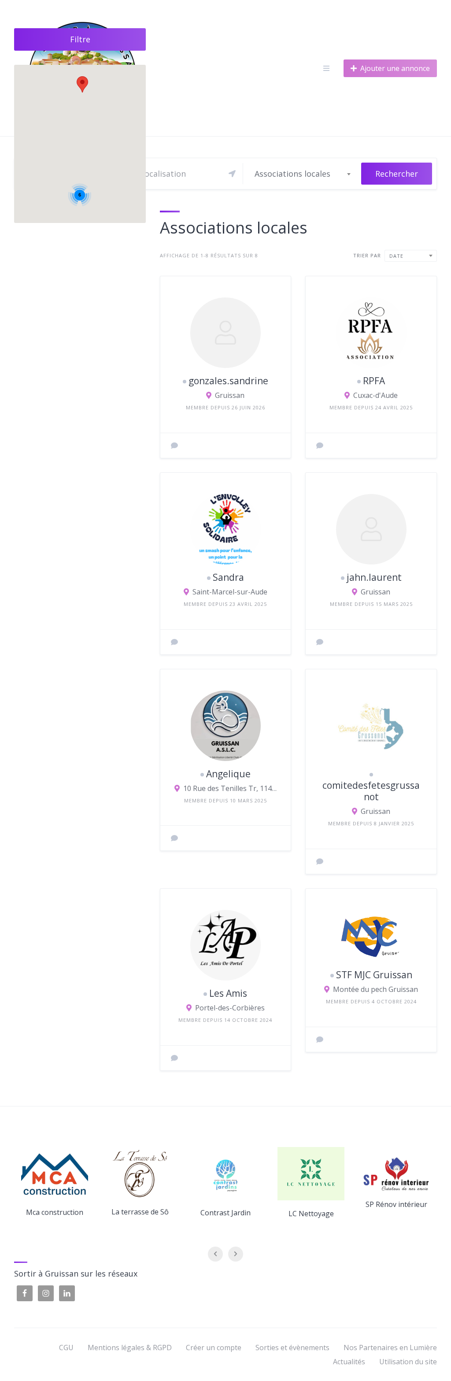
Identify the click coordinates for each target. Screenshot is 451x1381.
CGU (66, 1347)
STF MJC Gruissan (374, 975)
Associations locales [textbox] (292, 173)
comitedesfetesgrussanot (371, 791)
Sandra (228, 577)
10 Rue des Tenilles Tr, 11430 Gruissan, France (230, 788)
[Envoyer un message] (174, 445)
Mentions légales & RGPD (130, 1347)
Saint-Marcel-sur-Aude (229, 592)
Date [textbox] (396, 255)
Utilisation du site (408, 1361)
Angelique (228, 774)
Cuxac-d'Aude (375, 395)
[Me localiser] (232, 173)
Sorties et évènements (292, 1347)
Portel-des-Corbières (230, 1008)
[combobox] (302, 173)
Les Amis (228, 993)
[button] (82, 84)
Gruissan (229, 395)
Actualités (349, 1361)
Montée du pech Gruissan (375, 989)
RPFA (374, 381)
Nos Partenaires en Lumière (390, 1347)
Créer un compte (213, 1347)
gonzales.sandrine (228, 381)
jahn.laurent (374, 577)
